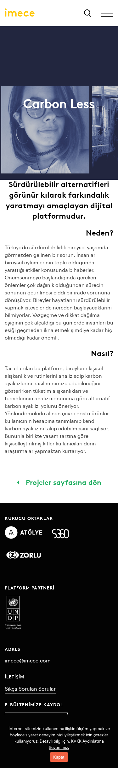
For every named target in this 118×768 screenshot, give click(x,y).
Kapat (59, 757)
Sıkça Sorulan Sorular (30, 689)
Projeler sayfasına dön (62, 482)
